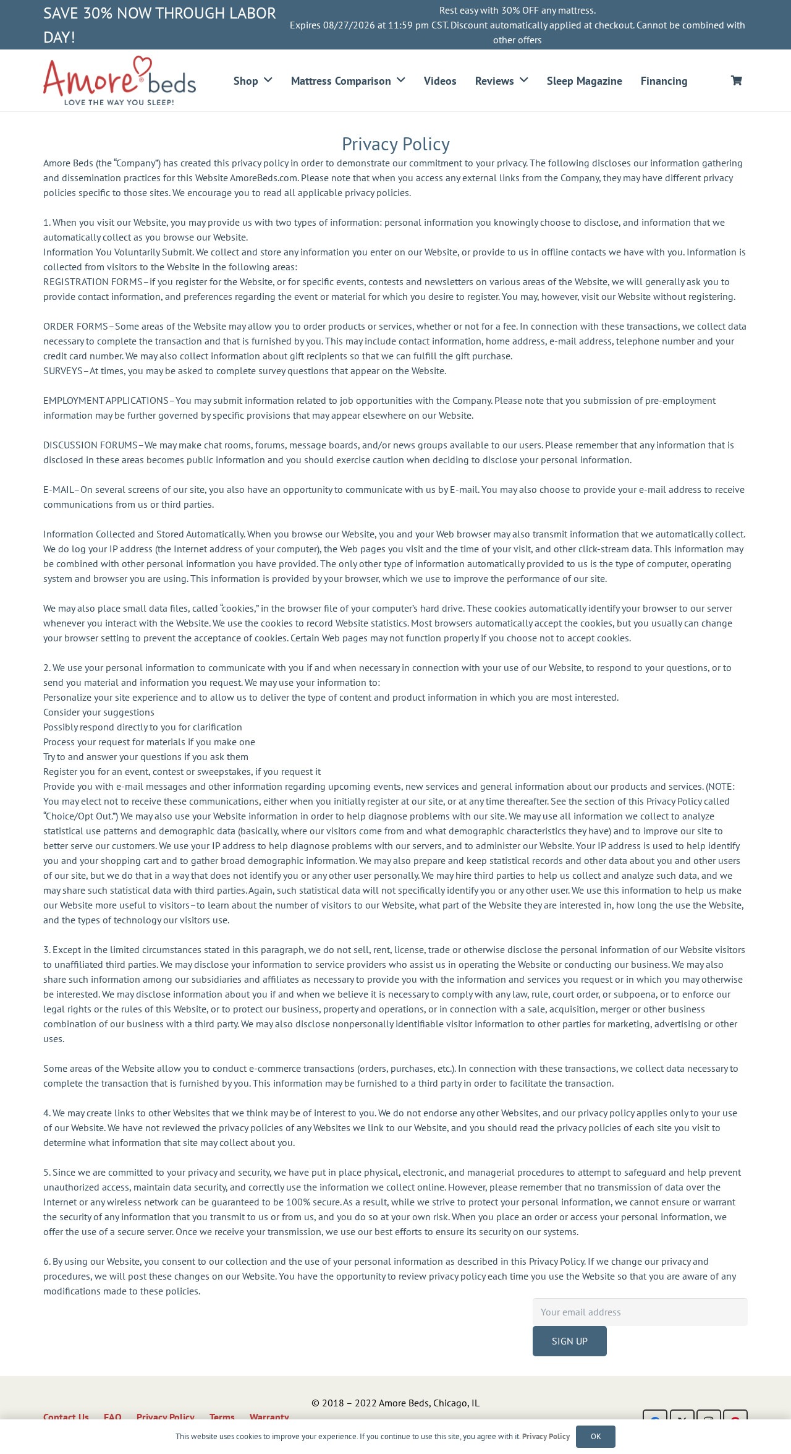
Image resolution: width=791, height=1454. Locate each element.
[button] (268, 80)
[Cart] (737, 80)
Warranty (269, 1417)
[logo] (119, 80)
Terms (222, 1417)
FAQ (113, 1417)
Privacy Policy (166, 1417)
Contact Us (66, 1417)
